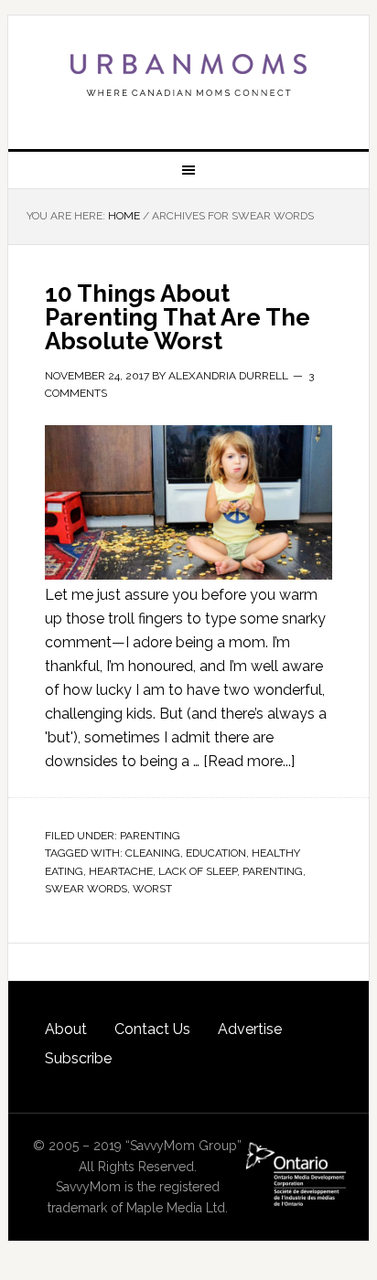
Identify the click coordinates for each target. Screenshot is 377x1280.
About (66, 1029)
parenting (272, 871)
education (216, 853)
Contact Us (152, 1029)
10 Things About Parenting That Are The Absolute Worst (177, 317)
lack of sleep (197, 871)
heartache (121, 871)
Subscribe (78, 1058)
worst (152, 888)
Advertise (250, 1029)
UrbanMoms (188, 75)
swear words (86, 888)
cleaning (152, 853)
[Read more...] (249, 761)
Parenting (150, 835)
